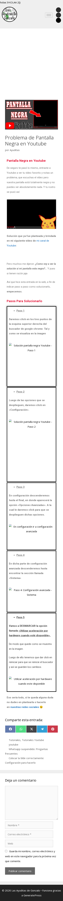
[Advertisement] (31, 66)
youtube (13, 744)
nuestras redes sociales (24, 707)
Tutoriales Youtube (33, 740)
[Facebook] (58, 9)
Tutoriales (14, 740)
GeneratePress (32, 895)
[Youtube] (58, 15)
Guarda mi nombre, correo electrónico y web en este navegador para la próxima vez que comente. (30, 856)
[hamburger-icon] (49, 15)
